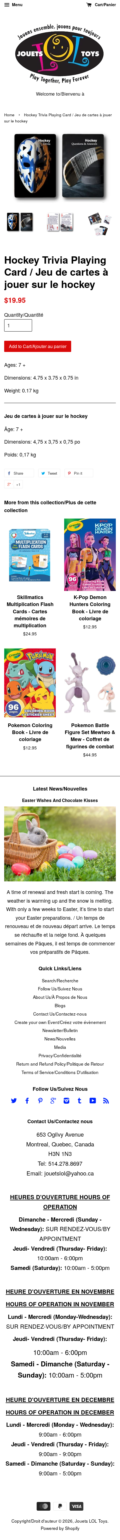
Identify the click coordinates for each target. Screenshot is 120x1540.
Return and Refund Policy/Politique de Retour (60, 1064)
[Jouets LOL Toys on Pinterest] (40, 1101)
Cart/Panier (105, 4)
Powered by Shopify (60, 1528)
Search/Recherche (60, 980)
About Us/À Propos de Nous (60, 997)
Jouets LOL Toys (91, 1521)
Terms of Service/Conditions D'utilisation (60, 1072)
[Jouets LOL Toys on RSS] (106, 1101)
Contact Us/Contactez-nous (60, 1014)
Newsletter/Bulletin (60, 1030)
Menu (17, 4)
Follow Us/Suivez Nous (60, 988)
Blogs (60, 1005)
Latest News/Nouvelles (60, 788)
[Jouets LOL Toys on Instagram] (66, 1101)
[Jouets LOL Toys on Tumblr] (79, 1101)
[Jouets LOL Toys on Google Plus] (53, 1101)
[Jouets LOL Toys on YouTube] (93, 1101)
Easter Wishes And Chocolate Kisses (60, 800)
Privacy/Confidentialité (60, 1055)
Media (60, 1047)
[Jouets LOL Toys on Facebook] (27, 1101)
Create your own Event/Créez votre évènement (60, 1022)
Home (9, 114)
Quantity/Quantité (23, 314)
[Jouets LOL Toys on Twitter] (14, 1101)
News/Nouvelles (60, 1038)
